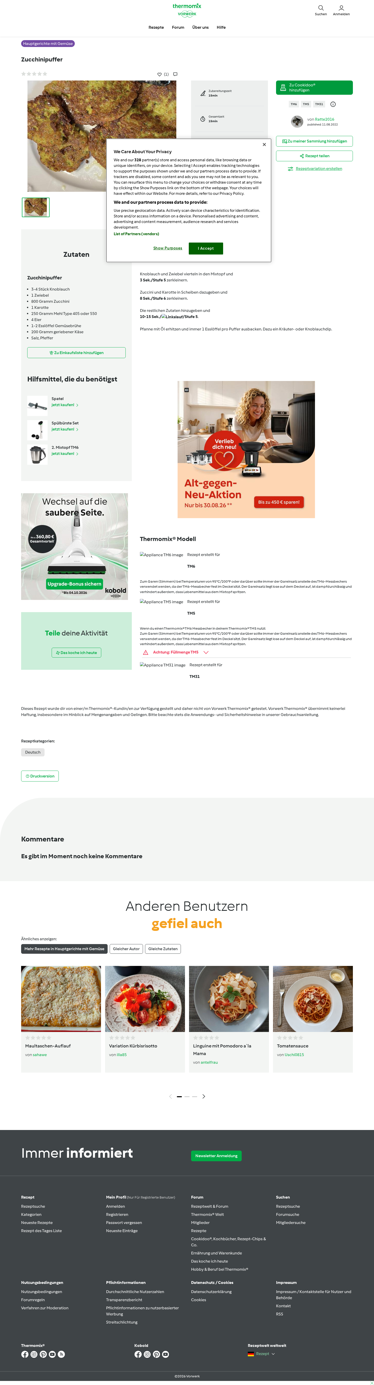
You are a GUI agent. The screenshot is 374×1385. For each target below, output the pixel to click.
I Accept (206, 248)
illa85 (122, 1054)
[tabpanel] (187, 1034)
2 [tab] (187, 1096)
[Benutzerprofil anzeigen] (297, 121)
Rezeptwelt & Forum (209, 1206)
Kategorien (31, 1214)
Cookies (198, 1299)
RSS (279, 1314)
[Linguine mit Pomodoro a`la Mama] (229, 999)
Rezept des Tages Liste (41, 1230)
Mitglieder (200, 1222)
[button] (321, 10)
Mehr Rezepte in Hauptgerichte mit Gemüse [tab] (64, 948)
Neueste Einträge (122, 1230)
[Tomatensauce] (313, 999)
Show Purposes (168, 248)
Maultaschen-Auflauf (48, 1046)
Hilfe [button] (221, 27)
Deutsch (32, 752)
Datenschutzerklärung (211, 1291)
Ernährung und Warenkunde (216, 1253)
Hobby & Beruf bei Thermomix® (219, 1269)
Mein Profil (140, 1197)
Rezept (27, 1197)
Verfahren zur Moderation (44, 1308)
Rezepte (198, 1230)
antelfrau (209, 1062)
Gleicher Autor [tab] (126, 948)
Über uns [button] (200, 27)
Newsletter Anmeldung (216, 1155)
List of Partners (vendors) (136, 234)
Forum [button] (178, 27)
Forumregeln (33, 1299)
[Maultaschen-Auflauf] (61, 999)
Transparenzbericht (124, 1299)
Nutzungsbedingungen (41, 1291)
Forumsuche (287, 1214)
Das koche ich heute (209, 1261)
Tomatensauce (292, 1046)
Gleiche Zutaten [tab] (163, 948)
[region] (188, 200)
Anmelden (115, 1206)
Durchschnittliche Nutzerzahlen (135, 1291)
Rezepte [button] (156, 27)
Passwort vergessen (124, 1222)
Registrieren (117, 1214)
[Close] (264, 144)
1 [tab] (179, 1096)
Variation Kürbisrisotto (133, 1046)
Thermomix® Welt (207, 1214)
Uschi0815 (294, 1054)
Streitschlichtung (121, 1322)
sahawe (40, 1054)
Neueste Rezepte (37, 1222)
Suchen (283, 1197)
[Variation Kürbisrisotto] (145, 999)
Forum (197, 1197)
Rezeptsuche (33, 1206)
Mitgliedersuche (291, 1222)
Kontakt (283, 1305)
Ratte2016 (324, 119)
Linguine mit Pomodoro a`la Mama (222, 1049)
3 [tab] (194, 1096)
